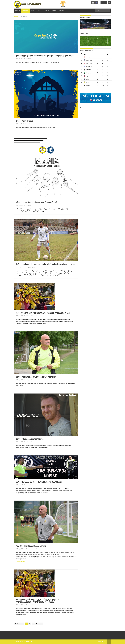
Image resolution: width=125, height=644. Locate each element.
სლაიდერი (34, 267)
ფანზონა (54, 10)
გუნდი (39, 11)
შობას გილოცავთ (24, 120)
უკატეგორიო (34, 123)
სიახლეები (25, 10)
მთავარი (17, 10)
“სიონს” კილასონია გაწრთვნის (31, 546)
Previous (17, 624)
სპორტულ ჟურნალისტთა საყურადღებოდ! (36, 202)
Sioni (22, 641)
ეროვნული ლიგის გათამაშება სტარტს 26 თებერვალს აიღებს (45, 55)
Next (37, 624)
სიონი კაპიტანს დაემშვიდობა (30, 438)
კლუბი (32, 11)
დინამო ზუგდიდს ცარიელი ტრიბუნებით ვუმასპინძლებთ (43, 312)
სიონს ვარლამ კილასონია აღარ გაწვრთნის (37, 376)
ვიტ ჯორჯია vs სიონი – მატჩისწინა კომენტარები (39, 482)
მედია (46, 11)
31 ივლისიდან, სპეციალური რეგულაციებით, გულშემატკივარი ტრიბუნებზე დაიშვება (37, 600)
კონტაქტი (61, 10)
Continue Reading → (21, 562)
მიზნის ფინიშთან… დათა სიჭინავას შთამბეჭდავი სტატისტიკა (45, 264)
